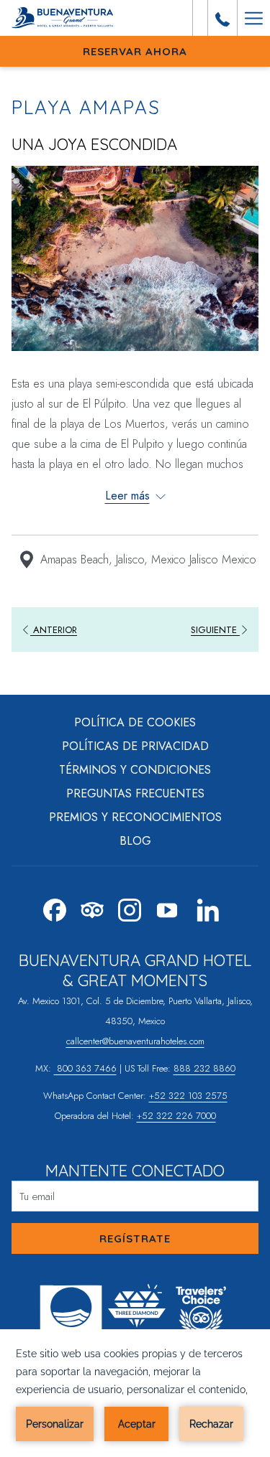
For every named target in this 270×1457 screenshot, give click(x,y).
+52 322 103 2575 (188, 1095)
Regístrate (135, 1238)
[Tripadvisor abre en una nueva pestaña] (92, 906)
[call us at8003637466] (222, 18)
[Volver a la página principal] (66, 18)
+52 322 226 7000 (176, 1116)
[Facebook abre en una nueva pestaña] (54, 906)
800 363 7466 (85, 1068)
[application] (135, 1393)
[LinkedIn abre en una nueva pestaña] (208, 906)
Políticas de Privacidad (135, 746)
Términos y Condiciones (135, 770)
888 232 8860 (204, 1068)
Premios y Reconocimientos (135, 817)
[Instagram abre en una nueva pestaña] (129, 906)
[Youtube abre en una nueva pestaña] (167, 906)
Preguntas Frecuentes (135, 793)
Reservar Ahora (135, 51)
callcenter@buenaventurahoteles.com (135, 1041)
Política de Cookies (135, 722)
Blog (135, 841)
